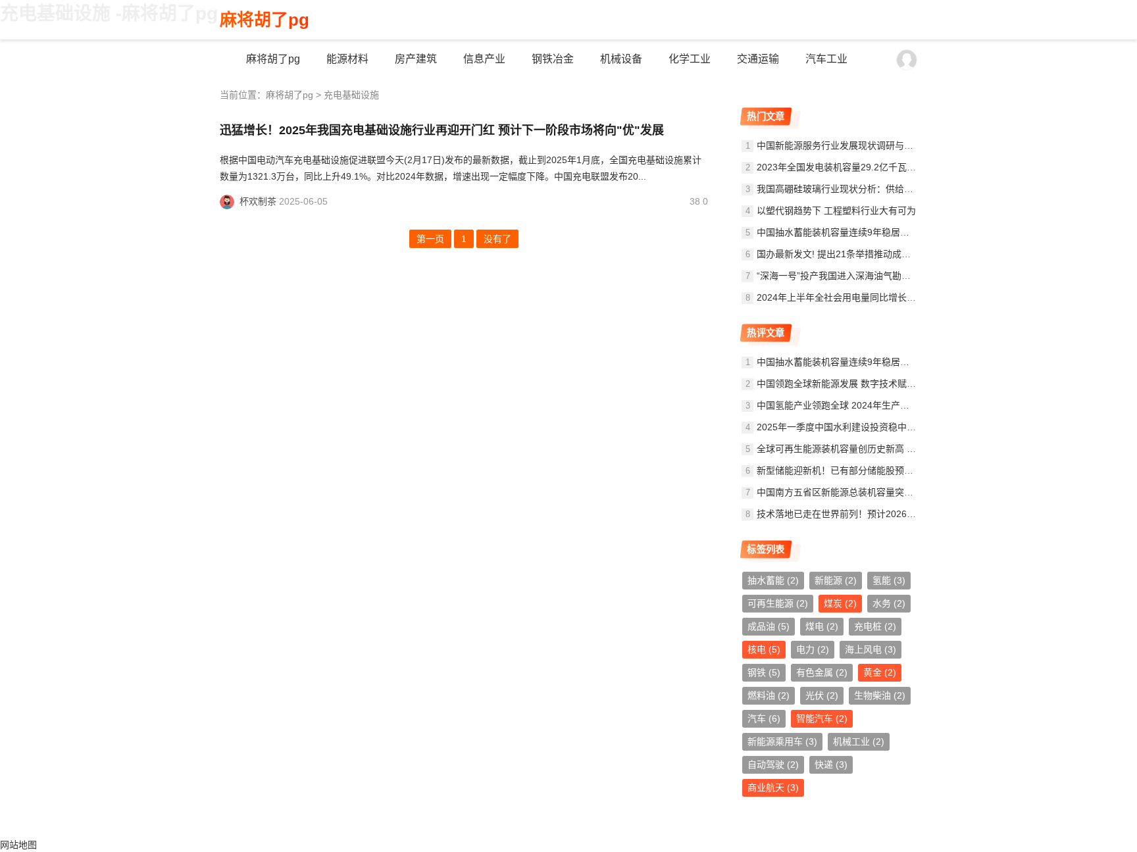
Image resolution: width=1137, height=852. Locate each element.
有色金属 (821, 672)
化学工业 (690, 58)
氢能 (888, 580)
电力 (812, 649)
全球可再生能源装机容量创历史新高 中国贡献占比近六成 (873, 448)
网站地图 (18, 844)
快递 (831, 764)
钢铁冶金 (553, 58)
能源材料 (347, 58)
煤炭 (840, 603)
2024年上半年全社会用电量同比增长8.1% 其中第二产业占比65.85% (896, 297)
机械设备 (621, 58)
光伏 (821, 695)
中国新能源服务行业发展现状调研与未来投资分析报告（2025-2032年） (904, 145)
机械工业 (858, 741)
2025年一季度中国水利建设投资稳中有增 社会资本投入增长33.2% (892, 427)
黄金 (879, 672)
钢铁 (763, 672)
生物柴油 (879, 695)
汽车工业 (826, 58)
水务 (888, 603)
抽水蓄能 (773, 580)
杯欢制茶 (258, 201)
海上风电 (870, 649)
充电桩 (875, 626)
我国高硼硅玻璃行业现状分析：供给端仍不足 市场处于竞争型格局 (891, 189)
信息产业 (484, 58)
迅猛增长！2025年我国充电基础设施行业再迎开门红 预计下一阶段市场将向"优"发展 (442, 130)
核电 (763, 649)
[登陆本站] (906, 59)
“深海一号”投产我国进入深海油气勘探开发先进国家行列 (870, 275)
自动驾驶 (773, 764)
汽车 (763, 718)
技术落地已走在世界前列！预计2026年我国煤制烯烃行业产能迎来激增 (901, 514)
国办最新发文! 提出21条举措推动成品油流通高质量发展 (870, 254)
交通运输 (758, 58)
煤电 (821, 626)
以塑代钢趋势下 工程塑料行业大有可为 (836, 210)
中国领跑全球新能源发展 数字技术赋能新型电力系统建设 (873, 383)
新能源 (836, 580)
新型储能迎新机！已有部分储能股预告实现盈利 (853, 470)
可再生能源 (777, 603)
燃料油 (768, 695)
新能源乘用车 (782, 741)
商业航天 (773, 787)
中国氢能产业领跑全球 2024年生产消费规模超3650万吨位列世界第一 (899, 405)
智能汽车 (821, 718)
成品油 (768, 626)
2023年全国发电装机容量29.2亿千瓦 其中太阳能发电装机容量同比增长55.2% (915, 167)
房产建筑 (416, 58)
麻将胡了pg (264, 20)
